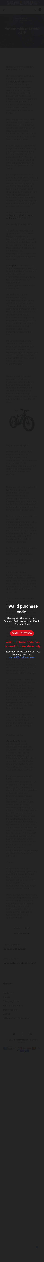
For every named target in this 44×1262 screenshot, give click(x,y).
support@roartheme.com (22, 657)
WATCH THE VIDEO (22, 633)
